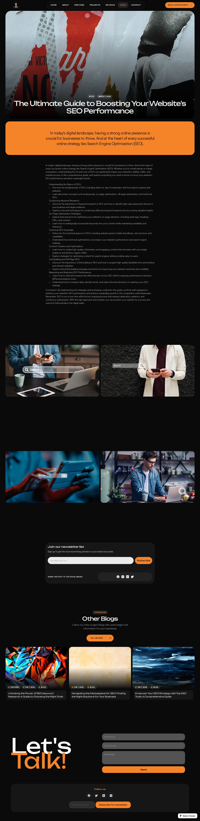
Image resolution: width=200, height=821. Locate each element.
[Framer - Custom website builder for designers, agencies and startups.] (187, 815)
